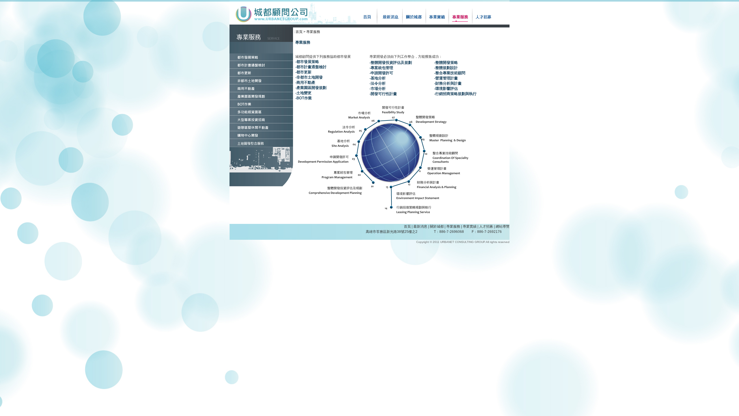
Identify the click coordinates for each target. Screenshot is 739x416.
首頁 (407, 226)
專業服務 (453, 226)
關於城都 (437, 226)
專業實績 (470, 226)
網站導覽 (503, 226)
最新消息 (420, 226)
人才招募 (486, 226)
